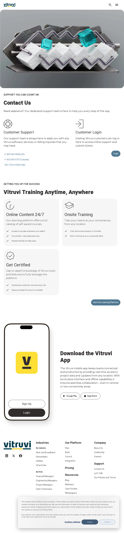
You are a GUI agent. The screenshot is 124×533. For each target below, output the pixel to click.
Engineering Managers (46, 480)
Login (115, 153)
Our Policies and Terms (105, 477)
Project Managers (44, 484)
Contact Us (99, 469)
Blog (67, 480)
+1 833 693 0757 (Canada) (16, 159)
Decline (107, 522)
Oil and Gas (41, 465)
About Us (98, 448)
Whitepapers (71, 493)
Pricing (69, 468)
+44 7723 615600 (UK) (14, 165)
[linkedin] (7, 454)
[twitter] (14, 454)
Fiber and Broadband (45, 452)
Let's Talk (98, 473)
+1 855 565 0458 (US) (14, 154)
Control (68, 456)
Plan (67, 448)
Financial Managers (45, 476)
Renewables (41, 456)
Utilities (39, 461)
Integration (70, 460)
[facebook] (21, 454)
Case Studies (71, 488)
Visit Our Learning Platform (105, 302)
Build (67, 452)
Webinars (69, 484)
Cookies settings (72, 522)
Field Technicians (44, 489)
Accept (89, 522)
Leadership (99, 452)
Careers (97, 456)
